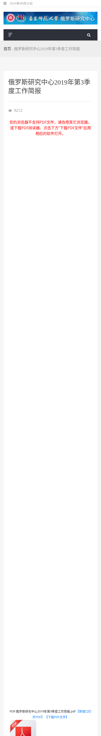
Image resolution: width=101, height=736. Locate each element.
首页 (7, 49)
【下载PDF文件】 (57, 717)
